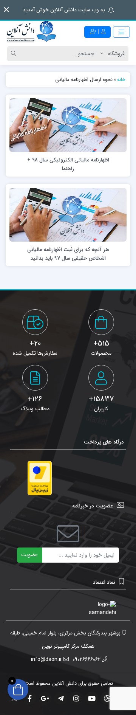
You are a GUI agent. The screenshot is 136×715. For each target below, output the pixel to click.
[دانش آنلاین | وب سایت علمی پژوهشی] (31, 32)
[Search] (14, 53)
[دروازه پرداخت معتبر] (40, 478)
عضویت (29, 555)
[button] (6, 10)
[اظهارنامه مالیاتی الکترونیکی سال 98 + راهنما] (68, 125)
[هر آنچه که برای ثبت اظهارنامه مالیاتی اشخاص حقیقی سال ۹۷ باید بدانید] (68, 214)
